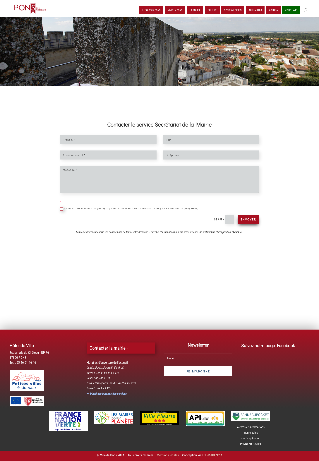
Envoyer (248, 219)
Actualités (255, 10)
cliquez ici (237, 232)
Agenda (273, 10)
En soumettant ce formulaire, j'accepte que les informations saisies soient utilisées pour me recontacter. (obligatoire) (131, 209)
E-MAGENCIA (213, 455)
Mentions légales (168, 455)
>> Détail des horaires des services (107, 393)
